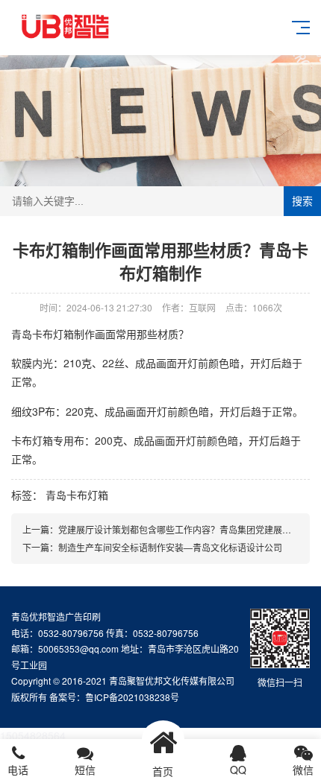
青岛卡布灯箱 (77, 494)
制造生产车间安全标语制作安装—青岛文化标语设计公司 (170, 547)
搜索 (302, 201)
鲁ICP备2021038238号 (132, 697)
